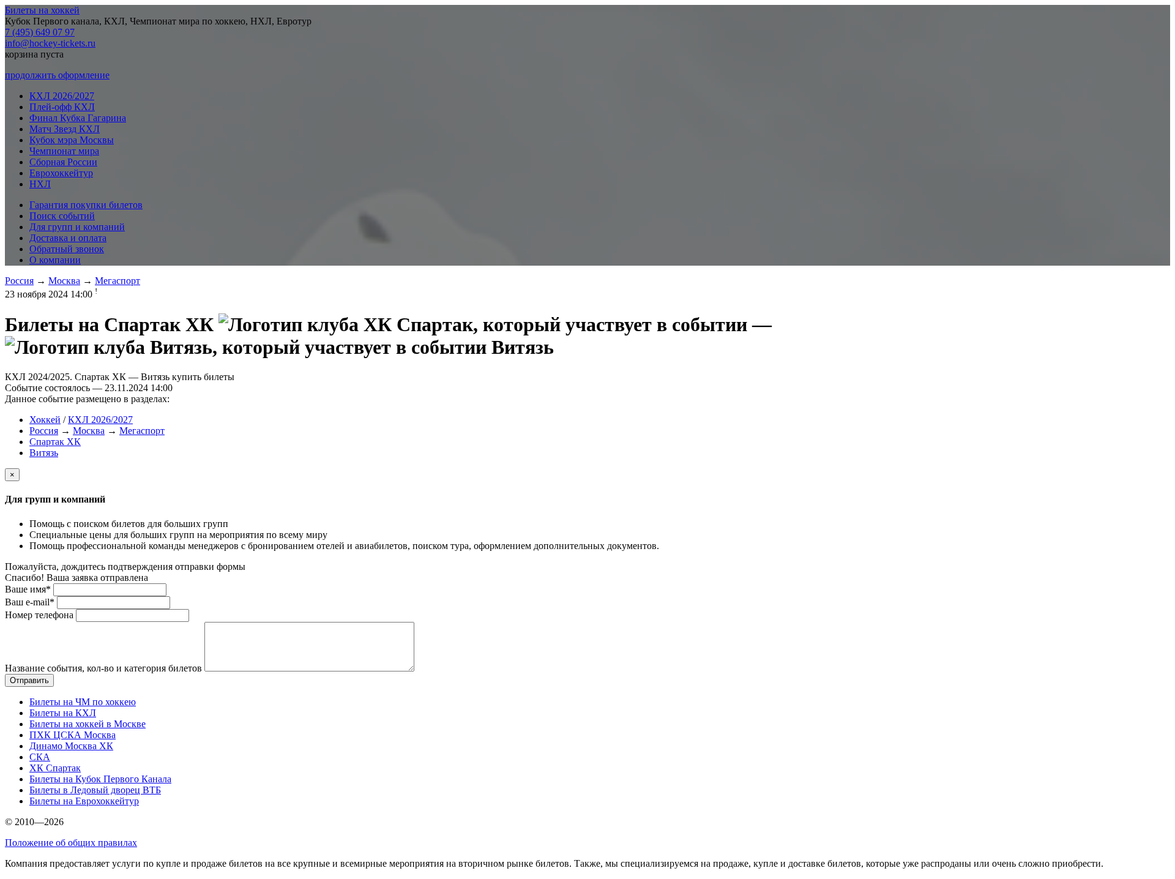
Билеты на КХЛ (62, 713)
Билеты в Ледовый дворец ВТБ (95, 790)
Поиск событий (62, 216)
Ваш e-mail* (29, 602)
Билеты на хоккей (42, 10)
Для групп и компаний (77, 227)
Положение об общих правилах (71, 842)
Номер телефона (39, 615)
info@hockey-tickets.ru (50, 43)
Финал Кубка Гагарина (77, 118)
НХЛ (40, 184)
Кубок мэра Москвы (71, 140)
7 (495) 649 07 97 (40, 32)
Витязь (43, 452)
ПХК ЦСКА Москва (72, 735)
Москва (64, 280)
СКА (39, 757)
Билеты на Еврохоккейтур (84, 801)
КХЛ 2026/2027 (61, 96)
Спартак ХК (55, 441)
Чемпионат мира (64, 151)
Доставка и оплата (67, 238)
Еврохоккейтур (61, 173)
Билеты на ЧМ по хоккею (82, 702)
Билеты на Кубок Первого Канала (100, 779)
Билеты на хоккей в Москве (87, 724)
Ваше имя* (28, 589)
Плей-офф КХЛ (62, 107)
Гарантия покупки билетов (86, 205)
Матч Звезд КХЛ (64, 129)
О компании (55, 260)
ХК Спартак (55, 768)
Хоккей (45, 419)
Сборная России (63, 162)
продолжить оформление (57, 75)
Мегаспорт (117, 280)
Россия (19, 280)
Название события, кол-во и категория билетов (103, 668)
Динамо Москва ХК (71, 746)
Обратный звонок (66, 249)
